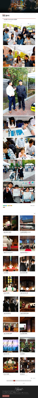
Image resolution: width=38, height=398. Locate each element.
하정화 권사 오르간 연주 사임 (7, 252)
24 (16, 380)
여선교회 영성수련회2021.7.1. (25, 252)
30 (27, 380)
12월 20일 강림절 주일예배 (24, 313)
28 (23, 380)
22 (12, 380)
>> (30, 380)
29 (25, 380)
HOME (17, 7)
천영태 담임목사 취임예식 (7, 232)
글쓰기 (34, 378)
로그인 (19, 7)
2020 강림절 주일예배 (23, 333)
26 (19, 380)
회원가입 (21, 7)
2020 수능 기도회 (6, 353)
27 (21, 380)
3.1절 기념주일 (5, 272)
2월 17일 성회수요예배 (23, 272)
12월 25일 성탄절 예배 (7, 313)
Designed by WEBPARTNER (25, 393)
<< (7, 380)
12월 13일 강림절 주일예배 (7, 333)
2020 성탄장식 (22, 353)
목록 (34, 213)
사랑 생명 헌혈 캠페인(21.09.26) (25, 232)
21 (10, 380)
